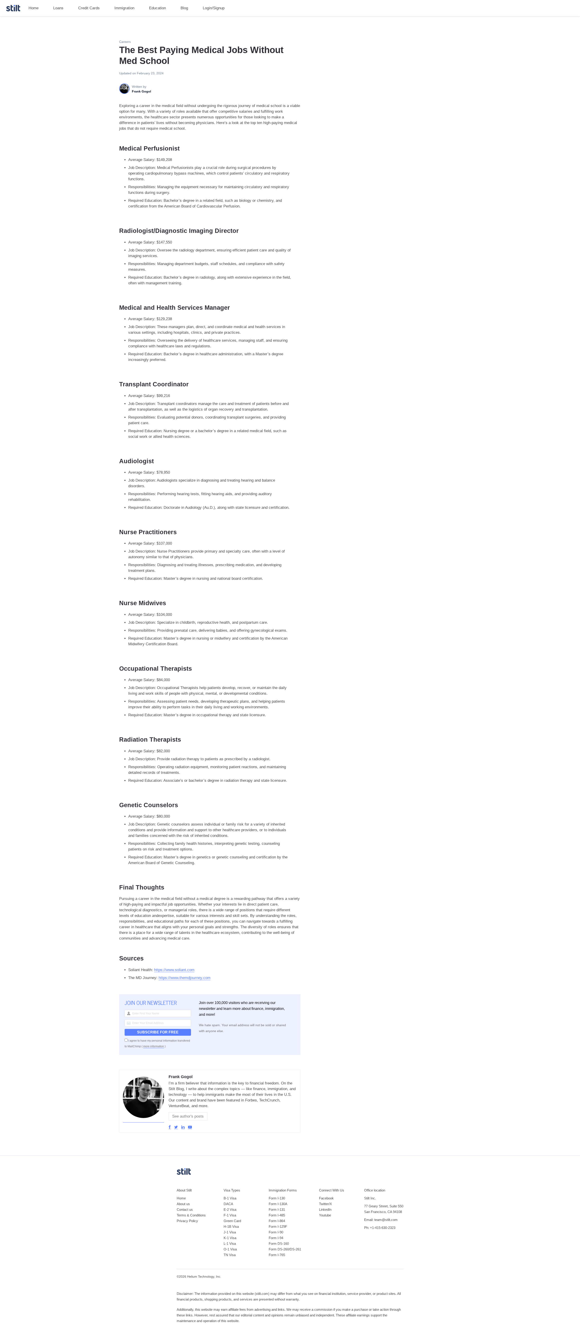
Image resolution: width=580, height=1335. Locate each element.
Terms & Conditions (191, 1215)
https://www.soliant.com (174, 970)
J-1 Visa (230, 1232)
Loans (58, 8)
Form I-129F (278, 1226)
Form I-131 (277, 1209)
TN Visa (230, 1255)
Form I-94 (276, 1238)
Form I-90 (276, 1232)
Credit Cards (89, 8)
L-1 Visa (230, 1243)
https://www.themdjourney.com (184, 978)
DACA (228, 1204)
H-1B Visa (231, 1226)
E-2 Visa (230, 1209)
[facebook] (170, 1127)
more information (153, 1046)
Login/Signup (214, 8)
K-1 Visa (230, 1238)
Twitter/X (325, 1204)
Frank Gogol (181, 1076)
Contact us (185, 1209)
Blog (184, 8)
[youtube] (190, 1127)
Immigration (124, 8)
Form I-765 (277, 1255)
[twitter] (176, 1127)
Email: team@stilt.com (381, 1220)
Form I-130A (278, 1204)
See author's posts (188, 1116)
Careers (125, 42)
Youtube (325, 1215)
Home (34, 8)
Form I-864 (277, 1221)
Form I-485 (277, 1215)
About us (183, 1204)
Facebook (326, 1198)
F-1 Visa (230, 1215)
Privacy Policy (187, 1221)
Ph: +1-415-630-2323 (379, 1228)
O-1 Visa (230, 1249)
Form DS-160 (279, 1243)
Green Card (232, 1221)
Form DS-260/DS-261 (285, 1249)
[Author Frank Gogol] (143, 1120)
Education (157, 8)
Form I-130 (277, 1198)
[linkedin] (183, 1127)
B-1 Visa (230, 1198)
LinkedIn (325, 1209)
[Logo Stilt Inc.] (13, 8)
